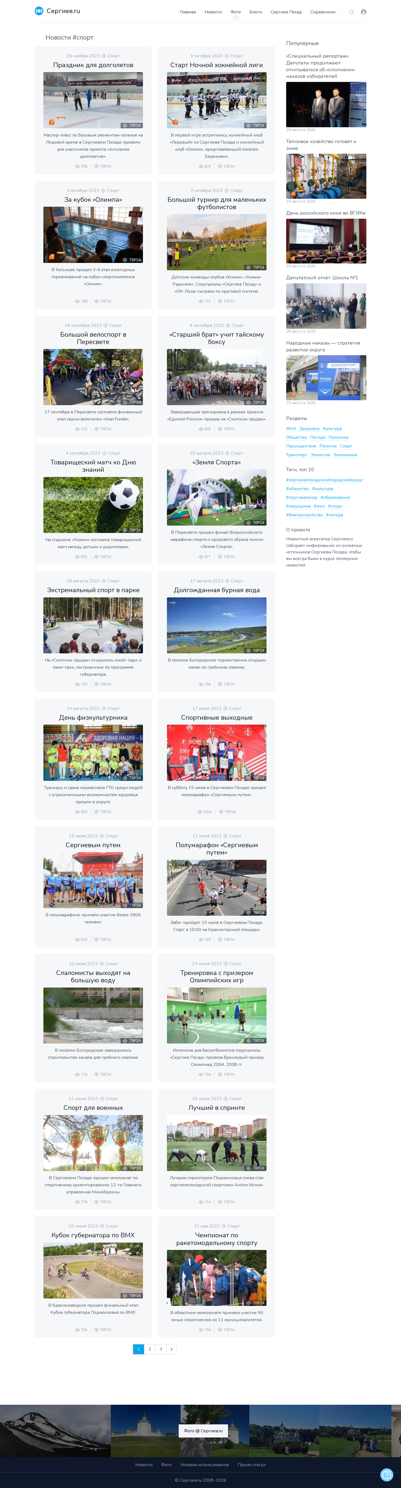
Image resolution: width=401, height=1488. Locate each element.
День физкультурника (93, 717)
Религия (328, 446)
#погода (334, 515)
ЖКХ (291, 429)
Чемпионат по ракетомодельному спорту (217, 1239)
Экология (320, 455)
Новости (213, 12)
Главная (188, 12)
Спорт (113, 56)
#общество (297, 489)
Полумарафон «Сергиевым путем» (217, 849)
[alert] (386, 1474)
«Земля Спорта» (217, 462)
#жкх (319, 506)
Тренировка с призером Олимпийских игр (216, 976)
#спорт (335, 506)
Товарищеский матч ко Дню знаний (93, 466)
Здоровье (309, 429)
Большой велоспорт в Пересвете (93, 338)
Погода (317, 437)
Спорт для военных (93, 1107)
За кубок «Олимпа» (93, 199)
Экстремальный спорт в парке (93, 590)
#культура (322, 489)
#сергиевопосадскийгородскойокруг (324, 480)
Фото (236, 12)
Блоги (256, 12)
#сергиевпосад (301, 497)
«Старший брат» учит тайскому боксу (216, 338)
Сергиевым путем (93, 845)
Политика (338, 437)
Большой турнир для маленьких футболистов (216, 203)
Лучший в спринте (216, 1107)
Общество (296, 437)
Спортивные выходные (217, 717)
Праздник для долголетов (93, 65)
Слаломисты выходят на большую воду (93, 976)
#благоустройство (304, 515)
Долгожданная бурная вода (217, 590)
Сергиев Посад (286, 12)
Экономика (345, 455)
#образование (335, 497)
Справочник (323, 12)
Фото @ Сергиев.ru (203, 1431)
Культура (332, 429)
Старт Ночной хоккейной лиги (216, 65)
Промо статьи (252, 1465)
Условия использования (204, 1465)
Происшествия (301, 446)
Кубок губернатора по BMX (93, 1235)
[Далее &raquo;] (171, 1349)
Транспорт (296, 455)
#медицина (298, 506)
